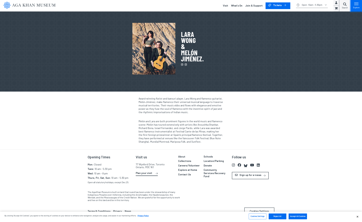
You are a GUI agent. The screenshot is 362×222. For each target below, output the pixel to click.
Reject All (277, 216)
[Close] (357, 216)
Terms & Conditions (99, 211)
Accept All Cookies (297, 216)
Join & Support (254, 6)
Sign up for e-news (250, 175)
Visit (225, 6)
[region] (181, 217)
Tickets (281, 5)
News (128, 211)
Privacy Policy (143, 216)
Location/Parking (214, 161)
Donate (208, 165)
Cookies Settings (259, 211)
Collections (184, 161)
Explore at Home (187, 170)
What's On (237, 6)
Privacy (117, 211)
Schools (208, 157)
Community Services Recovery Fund (215, 173)
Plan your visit (144, 173)
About (181, 157)
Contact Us (184, 174)
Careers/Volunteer (189, 165)
